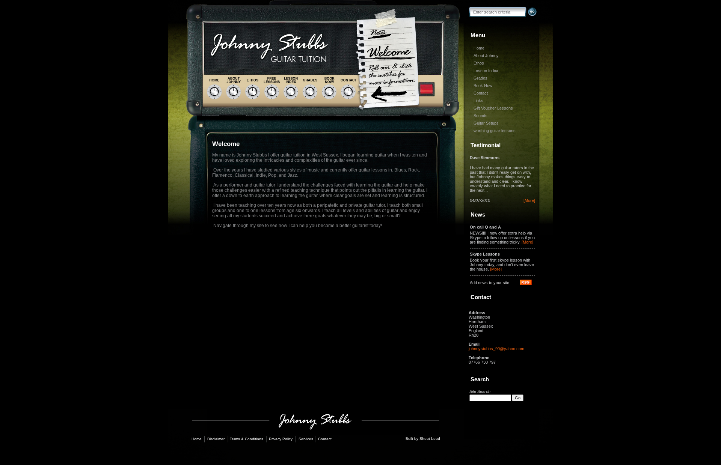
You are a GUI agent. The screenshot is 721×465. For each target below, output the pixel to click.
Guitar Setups (486, 123)
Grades (480, 78)
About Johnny (486, 55)
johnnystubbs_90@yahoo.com (496, 348)
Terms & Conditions (246, 439)
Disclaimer (216, 439)
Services (306, 439)
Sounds (480, 115)
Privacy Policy (281, 439)
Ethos (479, 63)
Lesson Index (486, 70)
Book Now (483, 85)
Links (478, 100)
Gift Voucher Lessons (493, 108)
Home (479, 48)
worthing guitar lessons (495, 130)
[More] (529, 200)
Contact (481, 93)
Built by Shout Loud (423, 438)
